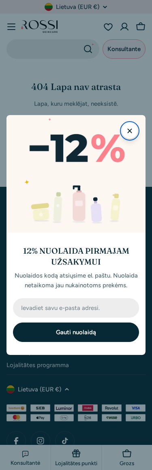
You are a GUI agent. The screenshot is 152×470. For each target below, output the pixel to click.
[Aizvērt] (129, 131)
